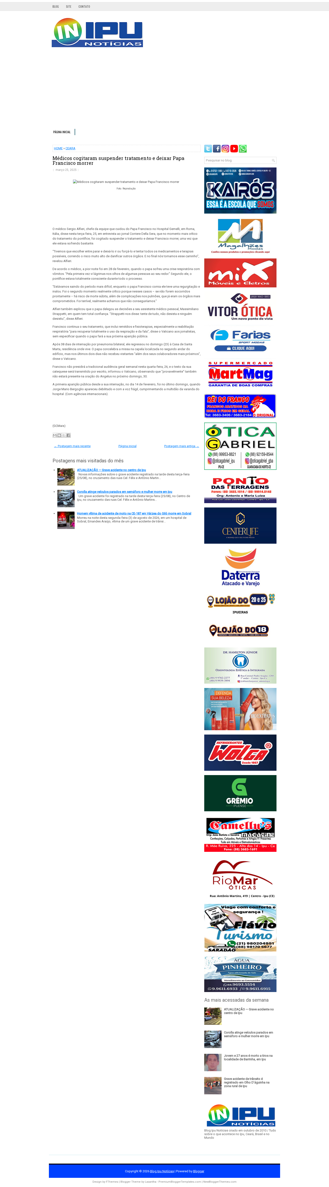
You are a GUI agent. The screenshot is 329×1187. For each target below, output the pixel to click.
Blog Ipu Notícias (162, 1171)
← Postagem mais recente (72, 446)
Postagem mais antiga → (181, 446)
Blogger (198, 1171)
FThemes (112, 1181)
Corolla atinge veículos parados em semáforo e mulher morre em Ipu (124, 491)
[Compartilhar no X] (63, 435)
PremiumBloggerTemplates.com (179, 1181)
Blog (56, 6)
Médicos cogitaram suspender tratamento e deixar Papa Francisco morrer (118, 160)
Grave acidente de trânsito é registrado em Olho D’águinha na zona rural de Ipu (247, 1082)
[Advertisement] (164, 90)
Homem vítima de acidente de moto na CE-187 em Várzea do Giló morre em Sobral (134, 513)
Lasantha (150, 1181)
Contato (84, 6)
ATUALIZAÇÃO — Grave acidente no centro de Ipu (111, 470)
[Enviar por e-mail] (54, 435)
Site (68, 6)
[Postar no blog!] (59, 435)
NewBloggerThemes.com (220, 1181)
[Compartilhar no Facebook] (68, 435)
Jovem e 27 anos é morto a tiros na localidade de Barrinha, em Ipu (248, 1057)
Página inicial (62, 132)
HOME (58, 148)
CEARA (70, 148)
